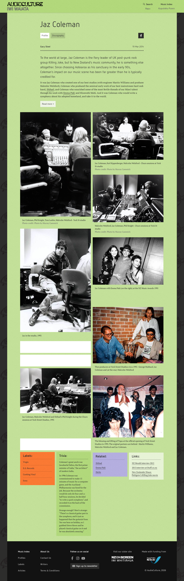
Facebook (141, 35)
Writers (44, 564)
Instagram (78, 558)
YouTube (83, 558)
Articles (21, 570)
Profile (45, 35)
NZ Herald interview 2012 (143, 463)
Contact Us (45, 558)
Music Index (24, 551)
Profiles (21, 558)
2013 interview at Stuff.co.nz (144, 467)
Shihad (50, 89)
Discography (58, 35)
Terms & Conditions (50, 570)
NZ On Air (154, 559)
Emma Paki (69, 92)
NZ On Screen (122, 558)
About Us (44, 551)
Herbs (98, 472)
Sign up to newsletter (86, 566)
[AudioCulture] (25, 6)
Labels (21, 564)
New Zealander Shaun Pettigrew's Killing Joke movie (145, 473)
